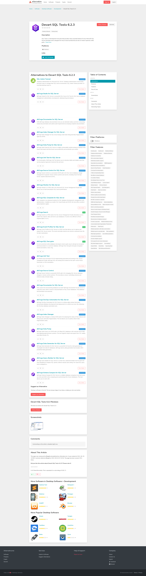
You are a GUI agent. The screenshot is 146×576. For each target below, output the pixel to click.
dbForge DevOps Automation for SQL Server (53, 300)
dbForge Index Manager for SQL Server (51, 132)
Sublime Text (43, 485)
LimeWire (70, 525)
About (110, 554)
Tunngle (70, 516)
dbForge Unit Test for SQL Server (48, 158)
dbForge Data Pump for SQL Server (49, 145)
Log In (114, 2)
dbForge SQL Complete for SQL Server (50, 198)
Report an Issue (78, 554)
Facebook (113, 562)
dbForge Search (42, 212)
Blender (70, 503)
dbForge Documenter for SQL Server (50, 119)
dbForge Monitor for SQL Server (48, 185)
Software (51, 2)
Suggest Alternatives (44, 557)
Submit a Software (44, 554)
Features (93, 87)
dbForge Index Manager (45, 314)
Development (57, 9)
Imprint (111, 559)
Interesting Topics (96, 107)
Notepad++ (71, 485)
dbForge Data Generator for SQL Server (51, 343)
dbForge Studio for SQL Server (48, 94)
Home (45, 2)
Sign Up (107, 2)
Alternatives (94, 81)
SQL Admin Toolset (44, 79)
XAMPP (41, 503)
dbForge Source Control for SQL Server (51, 170)
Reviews (93, 84)
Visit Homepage (49, 57)
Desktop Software (47, 9)
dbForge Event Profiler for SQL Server (50, 227)
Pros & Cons (94, 89)
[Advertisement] (73, 15)
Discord (69, 2)
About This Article (96, 104)
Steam (41, 516)
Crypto (64, 2)
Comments (94, 101)
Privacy (140, 572)
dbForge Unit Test (43, 256)
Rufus (41, 534)
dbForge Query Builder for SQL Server (50, 358)
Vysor (69, 534)
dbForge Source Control (45, 271)
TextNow (42, 525)
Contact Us (112, 557)
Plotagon (70, 494)
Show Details (81, 89)
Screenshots (94, 95)
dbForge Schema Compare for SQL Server (51, 373)
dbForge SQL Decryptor (45, 241)
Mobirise (41, 494)
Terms (135, 572)
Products (57, 2)
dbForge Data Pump (44, 329)
